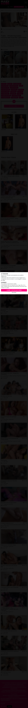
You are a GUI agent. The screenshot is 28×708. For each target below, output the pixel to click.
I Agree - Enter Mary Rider (14, 290)
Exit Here (14, 292)
